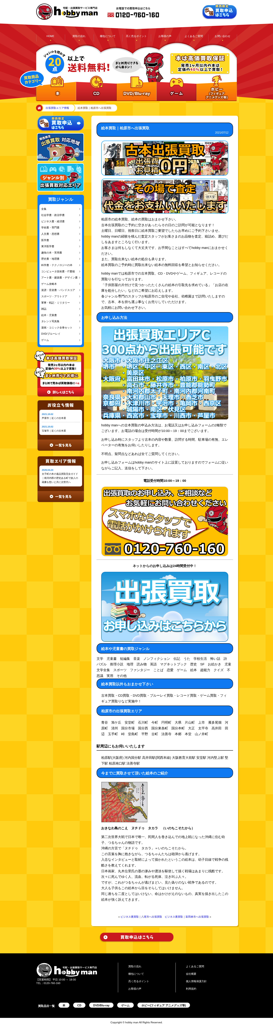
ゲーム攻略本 (48, 284)
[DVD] (136, 88)
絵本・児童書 (48, 315)
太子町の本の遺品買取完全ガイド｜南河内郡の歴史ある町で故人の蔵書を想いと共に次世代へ (60, 477)
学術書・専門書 (49, 227)
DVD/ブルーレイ (50, 333)
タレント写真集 (49, 321)
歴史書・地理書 (49, 258)
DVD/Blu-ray (101, 1005)
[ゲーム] (176, 88)
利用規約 (191, 988)
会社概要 (191, 973)
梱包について (108, 36)
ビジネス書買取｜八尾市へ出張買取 (141, 916)
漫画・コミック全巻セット (55, 327)
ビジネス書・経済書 (52, 221)
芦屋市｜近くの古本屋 (54, 418)
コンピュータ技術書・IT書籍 (56, 271)
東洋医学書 (47, 246)
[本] (56, 88)
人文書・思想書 (49, 234)
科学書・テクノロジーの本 (55, 265)
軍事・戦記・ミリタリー (54, 302)
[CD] (96, 88)
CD (79, 1005)
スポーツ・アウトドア (53, 296)
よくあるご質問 (194, 36)
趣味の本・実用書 (50, 252)
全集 (43, 209)
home (38, 108)
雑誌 (43, 308)
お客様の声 (164, 36)
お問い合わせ (222, 36)
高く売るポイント (136, 36)
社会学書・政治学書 (52, 215)
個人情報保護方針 (196, 981)
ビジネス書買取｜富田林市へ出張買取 (187, 916)
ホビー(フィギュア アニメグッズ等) (164, 1005)
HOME (50, 36)
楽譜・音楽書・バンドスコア (56, 290)
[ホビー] (216, 88)
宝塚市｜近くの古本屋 (54, 430)
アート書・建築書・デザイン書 (57, 277)
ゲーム (44, 340)
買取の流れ (78, 36)
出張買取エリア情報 (57, 107)
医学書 (44, 240)
